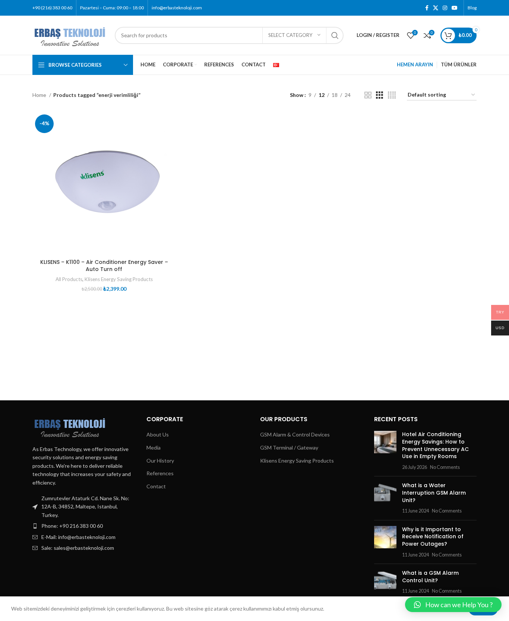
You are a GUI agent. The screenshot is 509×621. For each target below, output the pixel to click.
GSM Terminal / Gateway (289, 447)
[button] (453, 604)
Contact (156, 486)
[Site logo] (69, 34)
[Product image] (104, 183)
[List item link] (83, 526)
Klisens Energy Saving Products (119, 279)
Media (153, 447)
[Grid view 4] (392, 95)
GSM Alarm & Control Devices (295, 434)
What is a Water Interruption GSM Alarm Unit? (434, 493)
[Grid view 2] (368, 95)
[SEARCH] (335, 35)
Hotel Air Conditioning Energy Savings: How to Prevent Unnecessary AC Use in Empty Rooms (435, 445)
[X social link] (435, 8)
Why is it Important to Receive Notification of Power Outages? (433, 537)
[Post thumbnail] (385, 450)
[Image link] (69, 426)
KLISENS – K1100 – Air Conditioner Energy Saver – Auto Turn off (104, 265)
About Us (157, 434)
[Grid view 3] (379, 95)
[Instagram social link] (444, 8)
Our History (160, 460)
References (160, 473)
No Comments (445, 467)
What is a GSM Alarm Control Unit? (430, 576)
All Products (69, 279)
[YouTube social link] (454, 8)
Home (39, 95)
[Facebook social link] (427, 8)
